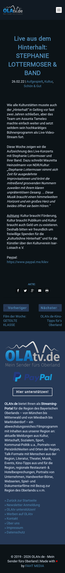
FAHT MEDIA (34, 566)
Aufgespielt (35, 81)
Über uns (13, 523)
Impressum (15, 528)
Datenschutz (16, 532)
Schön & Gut (32, 86)
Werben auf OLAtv (20, 514)
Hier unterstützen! (32, 392)
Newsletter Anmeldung (23, 505)
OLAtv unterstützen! (21, 509)
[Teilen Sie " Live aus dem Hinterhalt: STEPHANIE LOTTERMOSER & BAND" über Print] (47, 290)
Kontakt (12, 518)
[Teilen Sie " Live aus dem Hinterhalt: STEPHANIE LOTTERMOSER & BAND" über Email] (39, 290)
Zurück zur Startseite (22, 500)
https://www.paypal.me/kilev (27, 262)
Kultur (48, 81)
